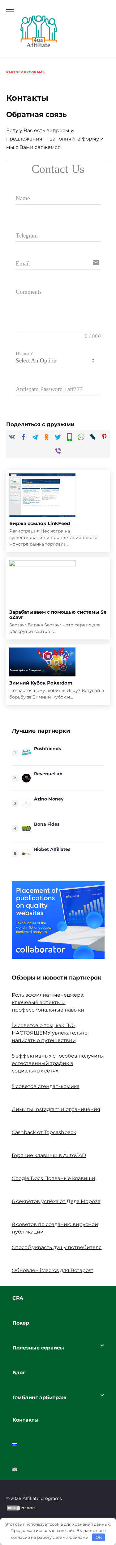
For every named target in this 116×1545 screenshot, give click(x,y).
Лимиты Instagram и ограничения (56, 1109)
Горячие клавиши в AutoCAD (49, 1155)
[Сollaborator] (58, 920)
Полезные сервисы (38, 1348)
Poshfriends (47, 748)
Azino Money (48, 799)
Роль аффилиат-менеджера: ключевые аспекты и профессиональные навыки (48, 1002)
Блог (18, 1373)
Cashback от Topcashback (44, 1132)
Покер (20, 1323)
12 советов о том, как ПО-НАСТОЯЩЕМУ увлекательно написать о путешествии (50, 1032)
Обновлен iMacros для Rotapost (52, 1270)
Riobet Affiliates (52, 849)
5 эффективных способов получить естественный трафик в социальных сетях (57, 1063)
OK (99, 1537)
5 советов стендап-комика (45, 1086)
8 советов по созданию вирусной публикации (55, 1228)
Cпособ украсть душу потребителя (57, 1247)
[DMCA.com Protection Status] (21, 1512)
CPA (17, 1298)
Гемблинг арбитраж (39, 1397)
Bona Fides (46, 824)
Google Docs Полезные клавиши (53, 1178)
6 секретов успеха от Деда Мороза (56, 1201)
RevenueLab (48, 774)
